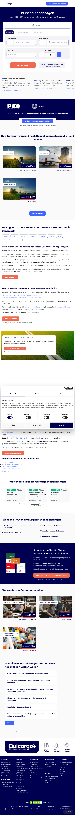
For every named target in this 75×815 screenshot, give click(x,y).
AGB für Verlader (22, 807)
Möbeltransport (20, 764)
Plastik (37, 438)
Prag (24, 309)
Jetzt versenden (11, 318)
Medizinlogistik (20, 762)
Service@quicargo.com (66, 762)
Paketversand (7, 447)
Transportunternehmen (37, 778)
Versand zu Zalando (22, 792)
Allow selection (37, 425)
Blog (61, 775)
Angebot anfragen (50, 764)
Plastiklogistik (20, 770)
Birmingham (32, 619)
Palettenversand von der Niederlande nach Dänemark (22, 298)
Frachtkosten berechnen (11, 469)
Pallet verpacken (50, 778)
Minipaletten (34, 766)
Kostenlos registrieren (13, 453)
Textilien (16, 438)
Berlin (26, 650)
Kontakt (62, 769)
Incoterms (5, 471)
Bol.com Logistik (21, 790)
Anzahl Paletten (50, 50)
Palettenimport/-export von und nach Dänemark (18, 526)
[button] (37, 213)
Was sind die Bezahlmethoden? (18, 707)
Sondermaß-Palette (36, 768)
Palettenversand (6, 764)
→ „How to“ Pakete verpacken (64, 170)
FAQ (46, 782)
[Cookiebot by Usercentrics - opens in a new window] (65, 388)
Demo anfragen (50, 762)
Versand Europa (25, 731)
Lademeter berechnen (10, 462)
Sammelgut (5, 766)
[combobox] (9, 42)
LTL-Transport (5, 768)
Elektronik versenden (22, 774)
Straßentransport (6, 774)
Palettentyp (10, 50)
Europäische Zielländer (13, 532)
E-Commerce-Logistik (23, 768)
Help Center (48, 780)
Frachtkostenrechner (7, 786)
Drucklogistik (20, 772)
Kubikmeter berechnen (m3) (12, 464)
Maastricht (33, 650)
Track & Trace (5, 776)
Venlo (63, 619)
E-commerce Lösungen (49, 536)
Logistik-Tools (5, 779)
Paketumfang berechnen (11, 466)
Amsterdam (23, 619)
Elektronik (23, 438)
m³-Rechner (5, 784)
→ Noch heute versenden (15, 348)
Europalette (34, 762)
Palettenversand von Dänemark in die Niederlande (20, 295)
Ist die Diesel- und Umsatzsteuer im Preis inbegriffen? (27, 673)
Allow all (61, 425)
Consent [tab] (13, 394)
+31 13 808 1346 (64, 764)
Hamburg (69, 619)
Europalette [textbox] (12, 54)
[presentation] (25, 42)
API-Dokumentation (51, 776)
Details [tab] (37, 394)
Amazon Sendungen (14, 432)
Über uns (62, 767)
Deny (13, 425)
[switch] (28, 417)
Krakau (32, 309)
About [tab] (62, 394)
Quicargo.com (16, 731)
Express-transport (6, 762)
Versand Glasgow (64, 307)
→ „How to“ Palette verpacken (27, 170)
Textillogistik (20, 780)
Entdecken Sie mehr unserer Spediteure (51, 575)
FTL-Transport (5, 770)
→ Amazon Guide (31, 201)
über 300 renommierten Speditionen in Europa (43, 260)
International (5, 772)
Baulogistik (19, 766)
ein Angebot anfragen (33, 307)
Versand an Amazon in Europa (52, 531)
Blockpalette (34, 764)
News (61, 773)
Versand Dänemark (36, 731)
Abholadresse (11, 38)
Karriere (62, 771)
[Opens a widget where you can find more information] (68, 812)
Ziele (31, 770)
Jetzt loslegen (10, 277)
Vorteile (32, 772)
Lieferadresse (43, 38)
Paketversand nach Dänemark (52, 526)
